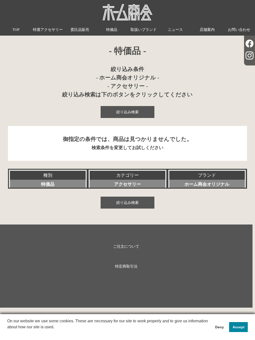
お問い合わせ (239, 29)
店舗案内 (207, 29)
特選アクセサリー (48, 29)
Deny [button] (219, 327)
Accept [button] (239, 327)
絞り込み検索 (127, 112)
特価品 (111, 29)
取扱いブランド (143, 29)
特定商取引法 (126, 266)
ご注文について (126, 246)
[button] (8, 333)
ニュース (175, 29)
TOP (15, 29)
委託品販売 (79, 29)
